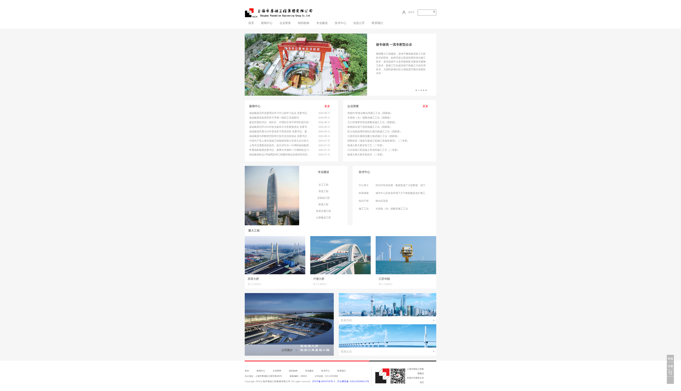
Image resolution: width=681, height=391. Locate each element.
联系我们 (377, 22)
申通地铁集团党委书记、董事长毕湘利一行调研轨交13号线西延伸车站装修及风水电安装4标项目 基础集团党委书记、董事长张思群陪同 (280, 150)
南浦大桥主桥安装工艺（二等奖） (366, 145)
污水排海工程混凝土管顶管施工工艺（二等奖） (373, 150)
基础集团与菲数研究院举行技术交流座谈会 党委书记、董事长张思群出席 (280, 136)
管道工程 (323, 191)
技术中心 (340, 22)
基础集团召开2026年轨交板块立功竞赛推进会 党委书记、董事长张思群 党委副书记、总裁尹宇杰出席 (280, 127)
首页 (251, 22)
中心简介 (364, 185)
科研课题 (364, 193)
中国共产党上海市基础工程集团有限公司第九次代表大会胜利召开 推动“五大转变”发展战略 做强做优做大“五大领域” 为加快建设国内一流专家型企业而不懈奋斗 (280, 140)
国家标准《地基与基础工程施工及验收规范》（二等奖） (378, 140)
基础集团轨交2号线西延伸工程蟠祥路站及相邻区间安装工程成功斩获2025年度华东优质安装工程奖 (280, 154)
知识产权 (364, 201)
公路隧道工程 (323, 217)
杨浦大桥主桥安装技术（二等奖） (366, 154)
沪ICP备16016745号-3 (323, 381)
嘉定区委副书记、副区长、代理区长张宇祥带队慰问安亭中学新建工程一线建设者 (280, 122)
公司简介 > (289, 350)
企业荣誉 (285, 22)
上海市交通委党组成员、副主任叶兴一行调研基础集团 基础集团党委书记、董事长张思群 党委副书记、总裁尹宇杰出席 (280, 145)
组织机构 (303, 22)
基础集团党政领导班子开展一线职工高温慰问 (274, 117)
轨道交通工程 (323, 211)
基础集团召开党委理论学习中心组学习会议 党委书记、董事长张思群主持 (280, 113)
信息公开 (359, 22)
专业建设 (322, 22)
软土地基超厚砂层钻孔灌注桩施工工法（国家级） (374, 131)
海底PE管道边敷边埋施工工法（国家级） (370, 113)
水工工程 (323, 184)
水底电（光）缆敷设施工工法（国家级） (369, 117)
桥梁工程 (323, 204)
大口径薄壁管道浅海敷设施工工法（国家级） (372, 122)
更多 (327, 106)
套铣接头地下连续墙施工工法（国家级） (369, 127)
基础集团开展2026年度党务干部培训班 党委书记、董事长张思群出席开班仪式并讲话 (280, 131)
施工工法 (364, 208)
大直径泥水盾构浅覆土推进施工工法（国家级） (373, 136)
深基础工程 (323, 198)
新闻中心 (266, 22)
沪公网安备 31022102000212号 (353, 381)
